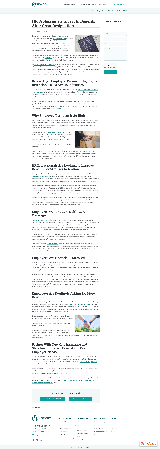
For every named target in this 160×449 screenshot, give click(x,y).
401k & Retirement (82, 422)
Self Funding (63, 435)
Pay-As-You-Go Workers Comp (68, 425)
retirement (48, 58)
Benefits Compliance (99, 425)
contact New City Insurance (71, 380)
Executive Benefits (82, 430)
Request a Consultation (80, 399)
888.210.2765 (88, 380)
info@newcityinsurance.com (43, 435)
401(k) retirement (86, 279)
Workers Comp (64, 431)
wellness (94, 362)
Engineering (114, 428)
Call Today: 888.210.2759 (52, 399)
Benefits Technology (99, 422)
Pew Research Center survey (57, 132)
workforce (58, 109)
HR (39, 407)
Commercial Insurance (65, 422)
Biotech (113, 425)
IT (111, 431)
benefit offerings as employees (61, 267)
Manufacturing (115, 435)
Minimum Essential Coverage (67, 438)
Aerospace (114, 422)
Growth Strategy (98, 428)
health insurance (52, 244)
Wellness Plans (81, 440)
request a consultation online (42, 383)
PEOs (78, 436)
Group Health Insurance (66, 428)
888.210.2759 (39, 432)
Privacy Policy (75, 447)
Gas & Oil (113, 438)
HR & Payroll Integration (100, 431)
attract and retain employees (44, 65)
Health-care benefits (39, 220)
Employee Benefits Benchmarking (82, 426)
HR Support (97, 435)
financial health (85, 362)
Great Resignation (59, 39)
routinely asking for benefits (80, 304)
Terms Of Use (85, 447)
